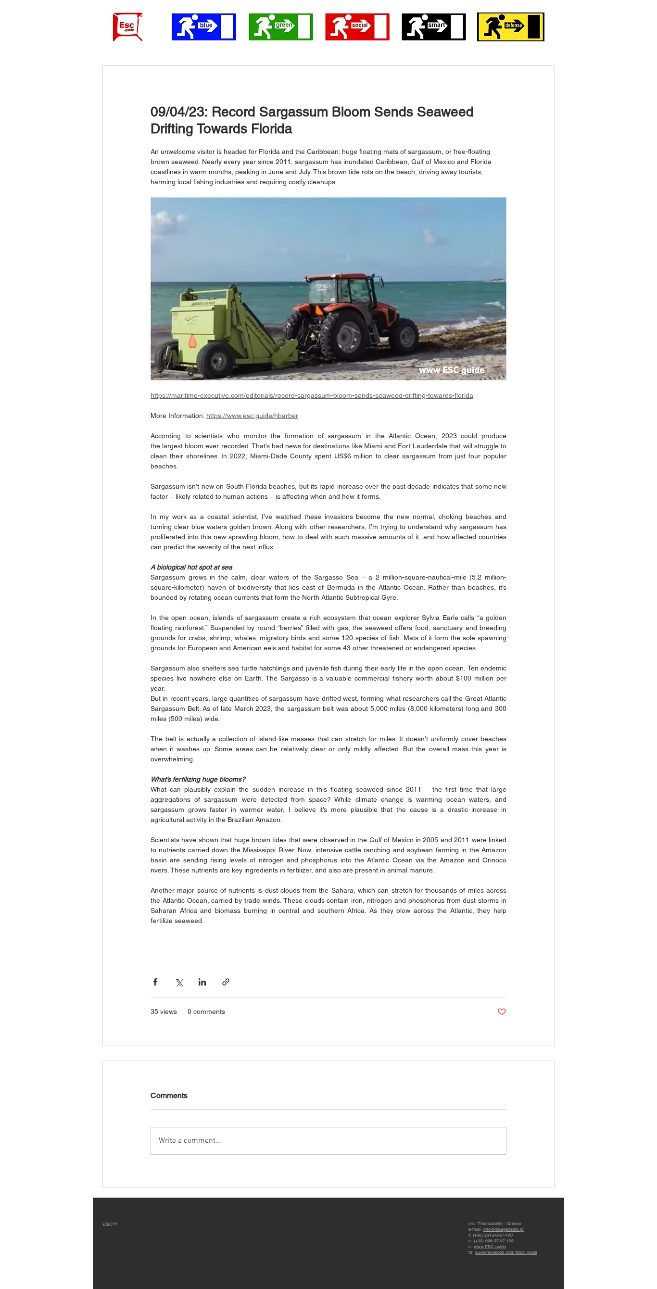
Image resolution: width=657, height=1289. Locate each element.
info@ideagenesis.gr (503, 1229)
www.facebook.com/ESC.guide (506, 1252)
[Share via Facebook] (155, 981)
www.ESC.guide (490, 1247)
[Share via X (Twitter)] (178, 981)
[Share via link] (225, 981)
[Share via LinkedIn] (202, 981)
